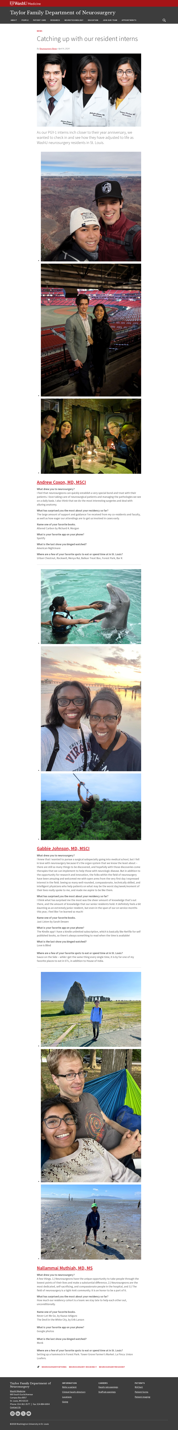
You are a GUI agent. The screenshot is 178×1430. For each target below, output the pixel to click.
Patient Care (39, 20)
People (25, 20)
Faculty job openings (108, 1387)
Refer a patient (69, 1387)
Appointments (129, 20)
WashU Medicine (17, 1391)
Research (55, 20)
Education (93, 20)
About (14, 20)
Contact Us (15, 1407)
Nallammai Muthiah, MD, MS (65, 1268)
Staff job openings (107, 1391)
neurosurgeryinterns (54, 1367)
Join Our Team (110, 20)
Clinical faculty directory (73, 1391)
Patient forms (141, 1391)
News (39, 31)
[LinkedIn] (17, 1413)
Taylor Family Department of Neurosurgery (63, 13)
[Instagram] (12, 1413)
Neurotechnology (74, 20)
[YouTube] (28, 1413)
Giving (65, 1401)
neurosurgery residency (83, 1367)
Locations (67, 1396)
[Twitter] (23, 1413)
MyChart (139, 1387)
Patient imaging (142, 1396)
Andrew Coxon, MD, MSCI (61, 482)
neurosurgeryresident (112, 1367)
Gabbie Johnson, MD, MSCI (63, 848)
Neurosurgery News (48, 48)
